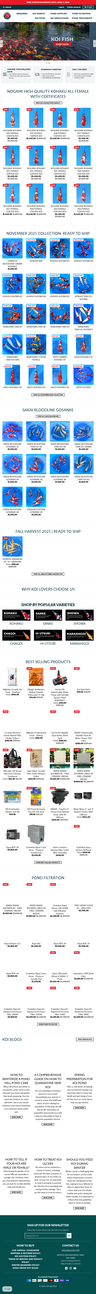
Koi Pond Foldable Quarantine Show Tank (60, 735)
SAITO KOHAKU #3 (36, 387)
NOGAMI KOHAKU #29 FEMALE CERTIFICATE (60, 171)
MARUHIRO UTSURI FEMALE (36, 358)
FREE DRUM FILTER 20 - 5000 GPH (83, 906)
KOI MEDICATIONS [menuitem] (59, 18)
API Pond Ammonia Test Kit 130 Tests (36, 810)
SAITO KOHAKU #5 (60, 387)
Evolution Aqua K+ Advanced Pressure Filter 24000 (12, 1012)
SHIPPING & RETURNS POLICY (25, 1253)
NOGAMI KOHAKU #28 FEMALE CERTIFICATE (83, 171)
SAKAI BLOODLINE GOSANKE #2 (36, 478)
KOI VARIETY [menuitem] (39, 14)
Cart (89, 7)
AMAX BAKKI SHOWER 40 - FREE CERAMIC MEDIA (59, 774)
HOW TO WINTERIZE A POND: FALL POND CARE (16, 1079)
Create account (73, 7)
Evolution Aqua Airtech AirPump (83, 848)
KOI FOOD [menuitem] (40, 18)
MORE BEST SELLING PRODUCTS (48, 862)
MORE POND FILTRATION (48, 1024)
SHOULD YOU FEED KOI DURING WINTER (79, 1163)
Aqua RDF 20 (12, 847)
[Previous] (1, 43)
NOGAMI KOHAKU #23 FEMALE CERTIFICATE (60, 209)
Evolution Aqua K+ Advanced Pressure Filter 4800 (83, 1012)
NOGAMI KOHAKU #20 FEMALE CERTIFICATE (12, 133)
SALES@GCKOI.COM (70, 1250)
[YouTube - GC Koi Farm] (74, 1268)
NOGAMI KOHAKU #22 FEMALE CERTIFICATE (83, 209)
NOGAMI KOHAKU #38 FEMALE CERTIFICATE (60, 133)
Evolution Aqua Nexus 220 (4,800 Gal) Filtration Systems (60, 909)
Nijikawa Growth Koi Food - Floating (12, 690)
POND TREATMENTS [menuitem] (82, 18)
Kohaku (16, 623)
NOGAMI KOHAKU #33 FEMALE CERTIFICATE (36, 171)
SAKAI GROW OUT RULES (25, 1268)
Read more (16, 1117)
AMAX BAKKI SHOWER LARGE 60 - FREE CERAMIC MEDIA (83, 775)
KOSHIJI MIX (36, 261)
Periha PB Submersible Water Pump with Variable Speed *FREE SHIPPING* (60, 695)
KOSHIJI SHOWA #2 (83, 261)
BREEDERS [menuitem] (22, 14)
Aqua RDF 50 (60, 943)
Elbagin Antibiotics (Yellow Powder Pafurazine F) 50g (36, 692)
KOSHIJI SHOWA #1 (59, 261)
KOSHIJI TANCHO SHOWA (83, 297)
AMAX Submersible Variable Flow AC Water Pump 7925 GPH (83, 736)
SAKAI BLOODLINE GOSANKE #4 (12, 510)
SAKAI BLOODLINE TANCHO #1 (83, 478)
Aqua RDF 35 (83, 943)
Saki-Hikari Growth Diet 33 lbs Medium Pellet (36, 774)
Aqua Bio (36, 943)
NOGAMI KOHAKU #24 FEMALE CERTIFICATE (36, 209)
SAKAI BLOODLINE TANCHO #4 (60, 445)
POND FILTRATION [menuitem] (81, 14)
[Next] (94, 43)
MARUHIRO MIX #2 (36, 326)
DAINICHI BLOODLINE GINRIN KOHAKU (12, 264)
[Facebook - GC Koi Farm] (66, 1268)
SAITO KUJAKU (83, 387)
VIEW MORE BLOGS (85, 1039)
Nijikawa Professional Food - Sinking (36, 734)
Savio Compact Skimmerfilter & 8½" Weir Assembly (59, 850)
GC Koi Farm (51, 1286)
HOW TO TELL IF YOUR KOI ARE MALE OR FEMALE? (16, 1163)
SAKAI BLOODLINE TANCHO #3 (36, 445)
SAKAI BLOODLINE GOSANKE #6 (60, 478)
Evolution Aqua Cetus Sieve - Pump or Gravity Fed (36, 850)
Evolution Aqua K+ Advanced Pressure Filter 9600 (60, 1012)
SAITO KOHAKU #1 (83, 357)
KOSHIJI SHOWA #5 (59, 296)
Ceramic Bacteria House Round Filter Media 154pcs (12, 735)
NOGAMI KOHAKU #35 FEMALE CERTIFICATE (12, 171)
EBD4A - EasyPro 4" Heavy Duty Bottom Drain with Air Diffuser (59, 813)
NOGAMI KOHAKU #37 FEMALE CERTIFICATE (83, 133)
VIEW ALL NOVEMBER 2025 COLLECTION (48, 395)
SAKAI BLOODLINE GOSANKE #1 (12, 445)
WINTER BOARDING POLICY (25, 1265)
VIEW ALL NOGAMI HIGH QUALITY (48, 103)
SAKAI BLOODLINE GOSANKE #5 (36, 510)
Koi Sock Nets (83, 689)
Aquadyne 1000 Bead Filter (84, 974)
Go (69, 1235)
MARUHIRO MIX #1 (12, 326)
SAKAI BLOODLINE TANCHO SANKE (83, 445)
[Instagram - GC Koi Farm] (70, 1268)
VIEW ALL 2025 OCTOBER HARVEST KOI (48, 574)
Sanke (48, 623)
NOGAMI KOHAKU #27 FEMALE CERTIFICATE (12, 209)
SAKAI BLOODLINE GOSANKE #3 (12, 478)
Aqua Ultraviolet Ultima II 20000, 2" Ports (59, 976)
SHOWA (80, 623)
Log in (61, 7)
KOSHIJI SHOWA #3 (12, 296)
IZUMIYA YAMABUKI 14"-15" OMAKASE (12, 560)
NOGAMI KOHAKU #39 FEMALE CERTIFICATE (36, 133)
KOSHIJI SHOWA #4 (36, 296)
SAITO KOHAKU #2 (12, 387)
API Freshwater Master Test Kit (12, 810)
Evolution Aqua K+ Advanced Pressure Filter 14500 (36, 1012)
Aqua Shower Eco (12, 943)
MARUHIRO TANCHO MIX (12, 358)
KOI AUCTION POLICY (25, 1256)
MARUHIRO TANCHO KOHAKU (83, 328)
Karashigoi (79, 643)
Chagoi (16, 643)
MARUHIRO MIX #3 (59, 326)
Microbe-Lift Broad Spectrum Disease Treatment (12, 774)
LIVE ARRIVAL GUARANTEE (25, 1250)
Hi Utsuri (48, 643)
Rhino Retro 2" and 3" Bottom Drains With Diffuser (84, 812)
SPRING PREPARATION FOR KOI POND (79, 1079)
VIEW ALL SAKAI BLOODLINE (48, 416)
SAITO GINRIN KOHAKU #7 (60, 358)
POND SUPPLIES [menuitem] (58, 14)
